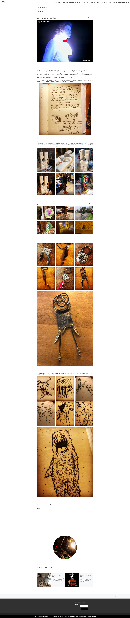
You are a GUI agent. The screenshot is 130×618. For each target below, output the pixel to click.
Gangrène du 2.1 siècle (47, 374)
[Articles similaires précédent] (89, 570)
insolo (39, 14)
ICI (83, 144)
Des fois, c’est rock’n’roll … (56, 575)
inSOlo (43, 7)
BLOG (40, 7)
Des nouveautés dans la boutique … (86, 575)
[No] (128, 616)
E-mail (76, 604)
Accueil (38, 7)
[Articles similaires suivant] (92, 570)
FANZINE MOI (58, 373)
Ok (95, 616)
